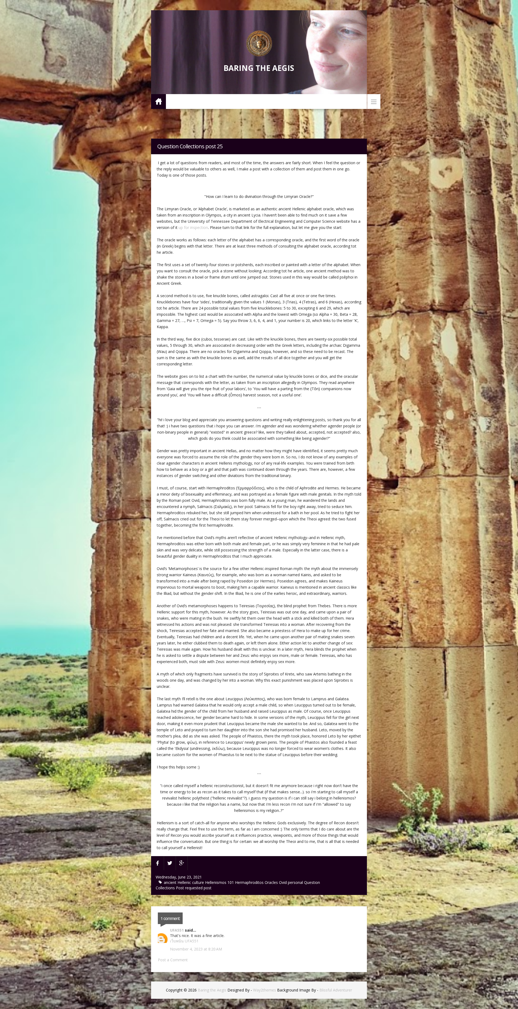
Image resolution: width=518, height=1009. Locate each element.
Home (158, 101)
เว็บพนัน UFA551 (184, 940)
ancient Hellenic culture (184, 882)
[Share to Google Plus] (182, 863)
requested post (198, 887)
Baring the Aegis (258, 68)
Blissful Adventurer (335, 990)
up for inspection (193, 227)
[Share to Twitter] (170, 863)
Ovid (283, 882)
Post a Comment (173, 959)
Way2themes (264, 990)
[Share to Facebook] (157, 863)
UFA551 (177, 930)
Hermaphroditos (250, 882)
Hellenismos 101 (220, 882)
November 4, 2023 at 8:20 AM (196, 949)
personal (296, 882)
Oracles (272, 882)
